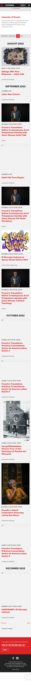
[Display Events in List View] (18, 36)
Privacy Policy (15, 669)
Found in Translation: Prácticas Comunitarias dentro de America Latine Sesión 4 (14, 552)
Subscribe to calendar (7, 628)
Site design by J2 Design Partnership (15, 666)
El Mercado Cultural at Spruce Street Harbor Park (15, 258)
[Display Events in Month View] (22, 36)
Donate (23, 5)
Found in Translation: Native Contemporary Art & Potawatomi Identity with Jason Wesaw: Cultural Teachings (15, 298)
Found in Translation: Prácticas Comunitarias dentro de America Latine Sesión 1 (14, 347)
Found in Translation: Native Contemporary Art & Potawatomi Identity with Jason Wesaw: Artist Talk (15, 131)
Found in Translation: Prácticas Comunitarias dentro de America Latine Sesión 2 (14, 388)
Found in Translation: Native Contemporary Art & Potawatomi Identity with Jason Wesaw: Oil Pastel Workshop (15, 216)
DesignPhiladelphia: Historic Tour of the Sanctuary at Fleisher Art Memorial (14, 450)
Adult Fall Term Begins (13, 177)
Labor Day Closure (11, 94)
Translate (17, 8)
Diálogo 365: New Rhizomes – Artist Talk (13, 72)
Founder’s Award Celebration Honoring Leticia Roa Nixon (13, 512)
